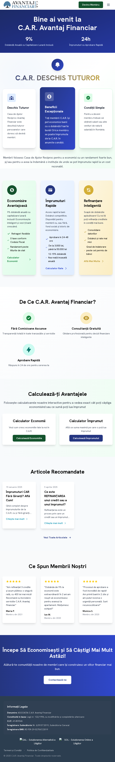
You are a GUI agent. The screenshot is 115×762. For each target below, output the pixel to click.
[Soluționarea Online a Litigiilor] (77, 741)
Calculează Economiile (29, 438)
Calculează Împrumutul (86, 438)
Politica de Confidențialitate (40, 750)
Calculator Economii (13, 259)
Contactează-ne (57, 679)
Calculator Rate (54, 268)
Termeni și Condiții (13, 750)
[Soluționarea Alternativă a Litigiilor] (38, 741)
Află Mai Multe (92, 261)
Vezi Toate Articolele (55, 537)
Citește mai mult (15, 519)
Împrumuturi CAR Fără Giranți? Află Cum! (18, 496)
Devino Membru (90, 4)
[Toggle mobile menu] (108, 5)
